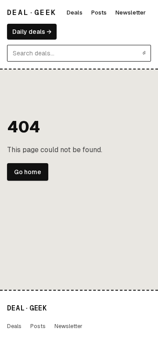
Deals (75, 12)
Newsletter (130, 12)
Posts (99, 12)
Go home (27, 171)
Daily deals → (31, 31)
